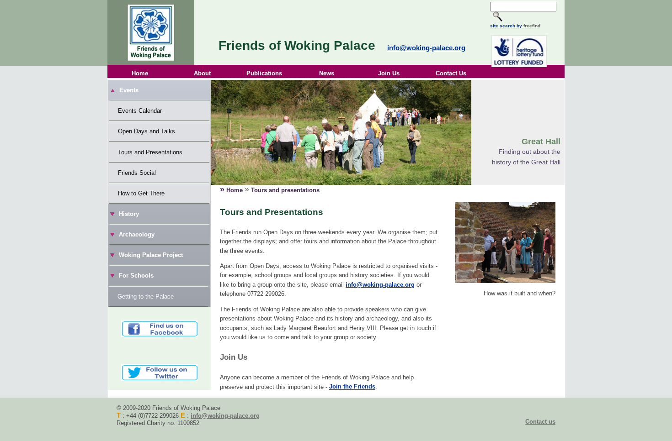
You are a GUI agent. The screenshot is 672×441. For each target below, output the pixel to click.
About (202, 73)
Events (129, 90)
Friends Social (137, 172)
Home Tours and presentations (270, 189)
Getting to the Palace (145, 296)
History (129, 213)
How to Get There (141, 193)
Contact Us (451, 73)
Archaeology (137, 234)
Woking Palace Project (151, 255)
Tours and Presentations (150, 152)
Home (140, 73)
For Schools (136, 275)
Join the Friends (352, 386)
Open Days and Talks (146, 131)
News (326, 73)
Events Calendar (140, 110)
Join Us (389, 73)
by (527, 25)
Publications (264, 73)
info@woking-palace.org (426, 48)
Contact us (540, 421)
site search (502, 25)
